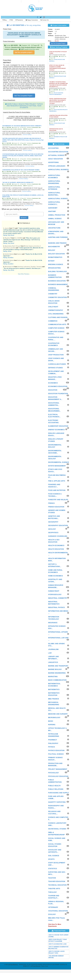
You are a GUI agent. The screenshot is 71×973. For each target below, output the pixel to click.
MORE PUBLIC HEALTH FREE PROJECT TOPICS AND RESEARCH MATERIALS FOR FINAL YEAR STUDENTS (25, 106)
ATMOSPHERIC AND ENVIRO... (55, 232)
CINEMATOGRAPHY (55, 310)
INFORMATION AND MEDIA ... (58, 612)
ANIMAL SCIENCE (55, 218)
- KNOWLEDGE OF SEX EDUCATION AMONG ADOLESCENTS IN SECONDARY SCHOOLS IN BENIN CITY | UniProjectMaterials (37, 965)
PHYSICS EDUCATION (56, 750)
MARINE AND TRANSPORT (58, 666)
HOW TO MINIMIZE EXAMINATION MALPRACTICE (58, 947)
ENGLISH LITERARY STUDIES (55, 440)
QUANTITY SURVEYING (57, 802)
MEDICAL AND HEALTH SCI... (57, 709)
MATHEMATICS (53, 689)
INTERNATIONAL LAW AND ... (58, 639)
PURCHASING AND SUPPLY (58, 793)
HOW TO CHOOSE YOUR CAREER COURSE (58, 935)
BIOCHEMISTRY (54, 246)
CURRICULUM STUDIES (57, 364)
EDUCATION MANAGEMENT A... (55, 398)
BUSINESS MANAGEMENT (58, 284)
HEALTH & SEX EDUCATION (53, 541)
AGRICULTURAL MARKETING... (54, 194)
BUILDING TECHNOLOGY (57, 271)
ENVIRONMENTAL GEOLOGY (55, 457)
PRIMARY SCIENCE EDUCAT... (55, 758)
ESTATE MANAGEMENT (57, 466)
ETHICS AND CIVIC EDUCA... (55, 470)
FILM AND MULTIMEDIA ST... (57, 476)
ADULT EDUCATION (55, 159)
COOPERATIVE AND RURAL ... (55, 338)
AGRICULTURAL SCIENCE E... (54, 203)
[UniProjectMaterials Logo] (35, 8)
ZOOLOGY (52, 914)
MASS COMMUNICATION (57, 680)
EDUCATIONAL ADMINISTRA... (53, 404)
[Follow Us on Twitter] (40, 17)
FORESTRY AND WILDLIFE (58, 499)
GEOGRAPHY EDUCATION (58, 525)
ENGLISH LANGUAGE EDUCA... (56, 434)
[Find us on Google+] (44, 17)
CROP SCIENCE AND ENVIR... (56, 359)
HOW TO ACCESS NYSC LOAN (57, 944)
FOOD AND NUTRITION (56, 490)
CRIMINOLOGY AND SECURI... (55, 350)
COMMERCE (52, 321)
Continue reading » (27, 134)
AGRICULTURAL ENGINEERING (54, 182)
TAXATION (52, 878)
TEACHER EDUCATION (56, 881)
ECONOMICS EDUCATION (57, 386)
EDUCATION (52, 390)
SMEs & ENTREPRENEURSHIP (56, 833)
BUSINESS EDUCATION (57, 281)
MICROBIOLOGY (54, 717)
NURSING (51, 724)
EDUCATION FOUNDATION (58, 393)
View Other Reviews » (24, 274)
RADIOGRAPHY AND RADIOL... (56, 806)
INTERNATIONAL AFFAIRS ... (58, 633)
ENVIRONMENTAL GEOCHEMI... (55, 451)
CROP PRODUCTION (56, 355)
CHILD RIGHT (53, 307)
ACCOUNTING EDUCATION (58, 152)
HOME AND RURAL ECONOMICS (55, 571)
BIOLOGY (51, 250)
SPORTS (51, 859)
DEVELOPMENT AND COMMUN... (56, 372)
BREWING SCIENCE (55, 264)
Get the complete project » (24, 52)
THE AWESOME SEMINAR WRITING (56, 956)
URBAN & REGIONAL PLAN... (56, 902)
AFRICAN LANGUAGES (56, 166)
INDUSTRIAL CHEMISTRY (57, 598)
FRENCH (51, 503)
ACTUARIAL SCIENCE (56, 155)
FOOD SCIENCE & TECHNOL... (55, 495)
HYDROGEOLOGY (54, 594)
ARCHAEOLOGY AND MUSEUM (56, 223)
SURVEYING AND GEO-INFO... (57, 873)
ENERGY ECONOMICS (56, 429)
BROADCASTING (54, 268)
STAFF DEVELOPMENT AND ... (56, 864)
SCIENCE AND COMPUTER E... (58, 818)
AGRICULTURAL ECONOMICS (54, 176)
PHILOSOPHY (53, 743)
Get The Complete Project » (24, 95)
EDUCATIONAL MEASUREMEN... (54, 409)
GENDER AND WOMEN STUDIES (56, 511)
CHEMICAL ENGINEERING (53, 289)
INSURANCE (52, 622)
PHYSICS (51, 747)
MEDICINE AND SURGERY (58, 714)
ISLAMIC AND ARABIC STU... (56, 644)
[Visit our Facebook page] (37, 17)
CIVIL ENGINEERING (55, 314)
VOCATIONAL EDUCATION (58, 911)
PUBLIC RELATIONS (55, 789)
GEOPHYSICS (53, 532)
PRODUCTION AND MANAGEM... (55, 764)
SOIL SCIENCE (53, 855)
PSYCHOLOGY (53, 773)
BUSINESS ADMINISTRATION (55, 276)
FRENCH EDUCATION (56, 507)
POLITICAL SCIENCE (56, 754)
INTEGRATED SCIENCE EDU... (57, 627)
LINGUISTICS (53, 662)
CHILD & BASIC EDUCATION (54, 302)
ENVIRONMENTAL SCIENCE (58, 462)
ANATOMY (52, 211)
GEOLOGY (52, 529)
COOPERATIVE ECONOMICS (53, 344)
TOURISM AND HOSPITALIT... (53, 896)
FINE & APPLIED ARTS (56, 481)
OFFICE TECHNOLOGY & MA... (57, 729)
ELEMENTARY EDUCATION (58, 426)
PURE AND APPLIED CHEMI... (55, 797)
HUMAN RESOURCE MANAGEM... (55, 586)
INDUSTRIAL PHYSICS (56, 607)
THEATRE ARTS (54, 888)
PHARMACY (52, 740)
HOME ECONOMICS (55, 576)
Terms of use (44, 966)
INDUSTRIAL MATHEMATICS (53, 602)
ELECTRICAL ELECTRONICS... (54, 415)
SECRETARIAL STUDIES (57, 829)
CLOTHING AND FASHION (57, 317)
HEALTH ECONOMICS (56, 545)
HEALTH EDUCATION (56, 549)
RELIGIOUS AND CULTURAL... (54, 812)
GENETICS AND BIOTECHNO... (54, 517)
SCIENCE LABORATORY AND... (57, 824)
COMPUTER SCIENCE (56, 328)
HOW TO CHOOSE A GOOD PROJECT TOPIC (56, 952)
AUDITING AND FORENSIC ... (58, 238)
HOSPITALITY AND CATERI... (55, 580)
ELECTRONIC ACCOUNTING (53, 421)
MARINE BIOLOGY (55, 669)
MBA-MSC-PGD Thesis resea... (56, 919)
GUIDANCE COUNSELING (57, 536)
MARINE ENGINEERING (57, 673)
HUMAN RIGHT (53, 591)
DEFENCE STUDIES (55, 368)
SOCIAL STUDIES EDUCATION (54, 845)
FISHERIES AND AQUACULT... (54, 485)
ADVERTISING (53, 162)
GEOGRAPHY (53, 522)
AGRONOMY (52, 208)
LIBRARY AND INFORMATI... (53, 657)
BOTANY (51, 261)
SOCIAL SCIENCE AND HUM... (56, 839)
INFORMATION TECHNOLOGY (53, 618)
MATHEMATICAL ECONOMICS (54, 684)
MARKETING (53, 676)
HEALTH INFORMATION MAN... (57, 559)
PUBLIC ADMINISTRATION (55, 781)
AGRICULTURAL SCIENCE (58, 198)
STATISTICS (52, 868)
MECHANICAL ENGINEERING (53, 703)
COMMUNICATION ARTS (57, 324)
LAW (50, 653)
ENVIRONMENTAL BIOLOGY (55, 446)
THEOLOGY (52, 892)
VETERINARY (53, 907)
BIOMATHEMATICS (55, 257)
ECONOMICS (53, 383)
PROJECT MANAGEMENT (57, 769)
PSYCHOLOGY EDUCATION (58, 776)
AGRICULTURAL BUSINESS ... (58, 170)
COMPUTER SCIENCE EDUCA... (56, 332)
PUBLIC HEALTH (54, 785)
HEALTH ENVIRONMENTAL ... (58, 553)
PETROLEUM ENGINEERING (53, 735)
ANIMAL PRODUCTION (56, 215)
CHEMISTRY (52, 294)
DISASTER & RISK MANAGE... (55, 378)
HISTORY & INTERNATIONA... (54, 565)
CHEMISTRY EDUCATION (57, 297)
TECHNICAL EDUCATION (57, 885)
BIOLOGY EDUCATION (56, 254)
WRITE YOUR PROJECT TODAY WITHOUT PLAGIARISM (57, 940)
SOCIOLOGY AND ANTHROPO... (54, 851)
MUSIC (50, 721)
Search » (24, 217)
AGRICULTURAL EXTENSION (54, 188)
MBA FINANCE (53, 699)
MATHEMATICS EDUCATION (53, 694)
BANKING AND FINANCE (57, 243)
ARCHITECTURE (54, 228)
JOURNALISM (53, 649)
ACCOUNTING (53, 148)
